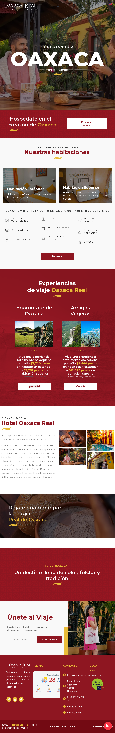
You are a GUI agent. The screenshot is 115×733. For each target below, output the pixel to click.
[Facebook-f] (8, 699)
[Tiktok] (21, 699)
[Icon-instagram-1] (15, 699)
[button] (57, 6)
